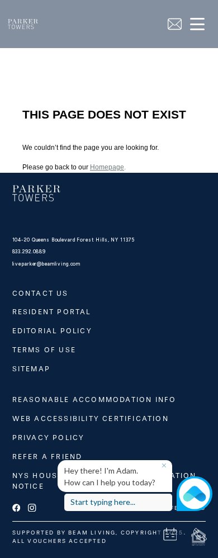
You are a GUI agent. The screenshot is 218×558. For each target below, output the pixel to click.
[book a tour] (170, 534)
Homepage (107, 167)
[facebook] (16, 508)
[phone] (200, 534)
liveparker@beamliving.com (46, 264)
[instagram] (32, 508)
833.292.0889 (29, 251)
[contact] (175, 24)
